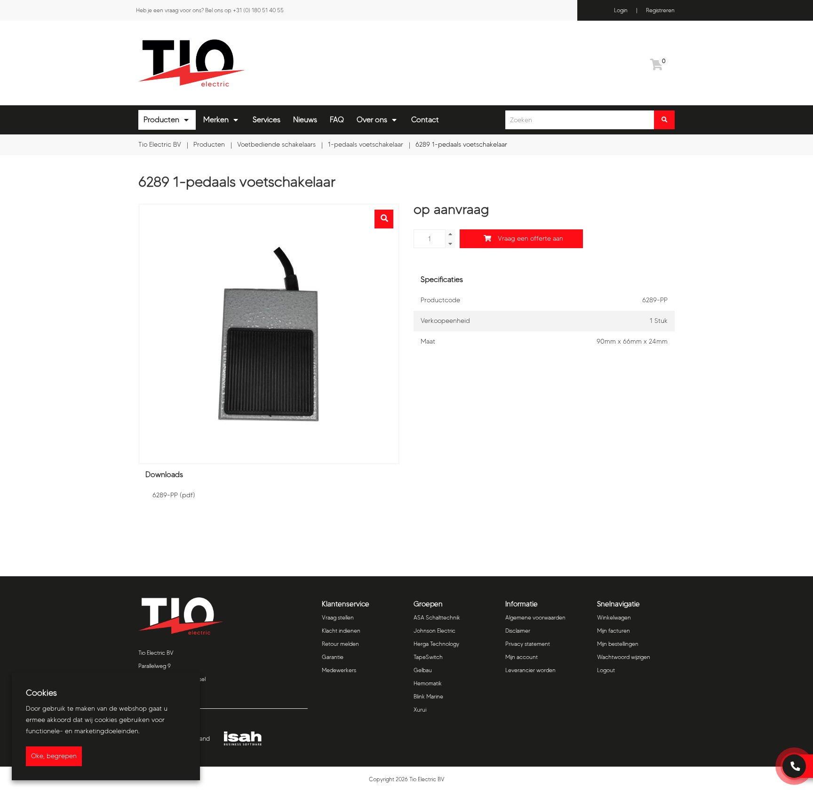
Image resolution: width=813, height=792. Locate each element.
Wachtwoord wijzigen (623, 656)
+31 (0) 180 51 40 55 (258, 10)
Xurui (420, 709)
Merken (216, 119)
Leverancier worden (530, 670)
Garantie (332, 656)
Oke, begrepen (54, 756)
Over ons (372, 119)
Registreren (660, 10)
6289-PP (173, 495)
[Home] (268, 62)
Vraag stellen (338, 617)
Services (266, 119)
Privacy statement (527, 643)
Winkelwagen (614, 617)
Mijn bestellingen (617, 643)
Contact (425, 119)
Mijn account (521, 656)
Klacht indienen (341, 630)
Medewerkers (339, 670)
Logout (606, 670)
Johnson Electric (434, 630)
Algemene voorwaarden (535, 617)
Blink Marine (428, 696)
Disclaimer (517, 630)
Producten (161, 119)
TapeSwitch (428, 656)
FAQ (337, 119)
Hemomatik (428, 683)
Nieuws (305, 119)
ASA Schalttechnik (437, 617)
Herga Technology (436, 643)
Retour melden (340, 643)
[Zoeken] (664, 119)
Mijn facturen (613, 630)
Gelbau (423, 670)
